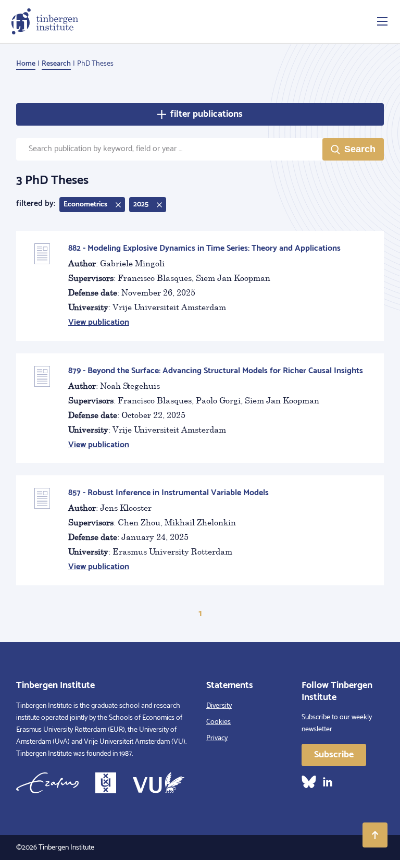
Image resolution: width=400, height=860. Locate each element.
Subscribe (334, 755)
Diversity (219, 706)
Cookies (218, 722)
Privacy (217, 738)
